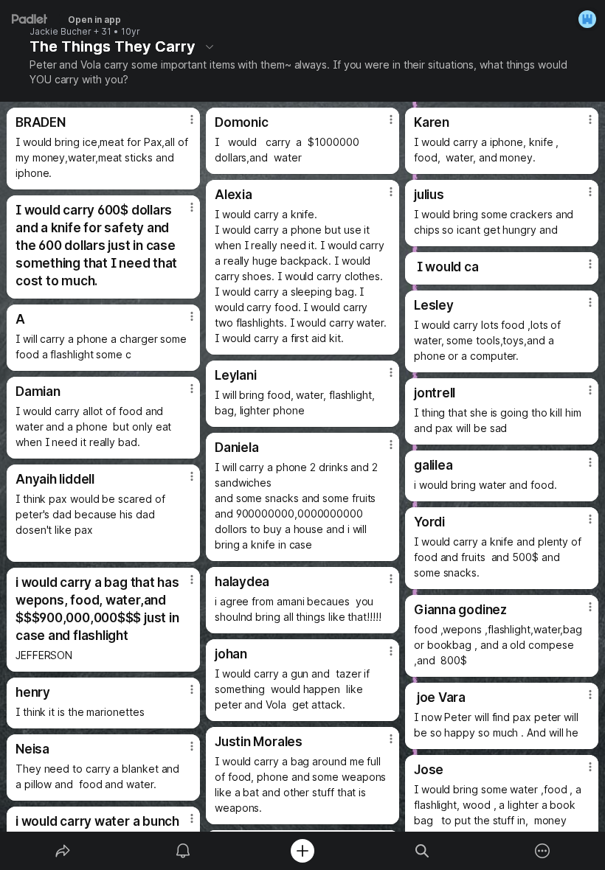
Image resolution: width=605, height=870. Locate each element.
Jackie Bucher (60, 32)
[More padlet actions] (542, 851)
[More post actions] (182, 125)
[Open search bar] (422, 851)
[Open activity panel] (183, 851)
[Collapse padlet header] (209, 46)
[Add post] (302, 851)
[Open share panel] (62, 851)
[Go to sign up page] (587, 19)
